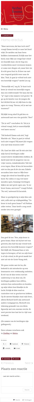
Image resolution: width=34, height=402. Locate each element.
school (17, 359)
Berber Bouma (17, 10)
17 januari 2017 (7, 35)
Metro (15, 333)
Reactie (27, 390)
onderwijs (7, 359)
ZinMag (6, 333)
